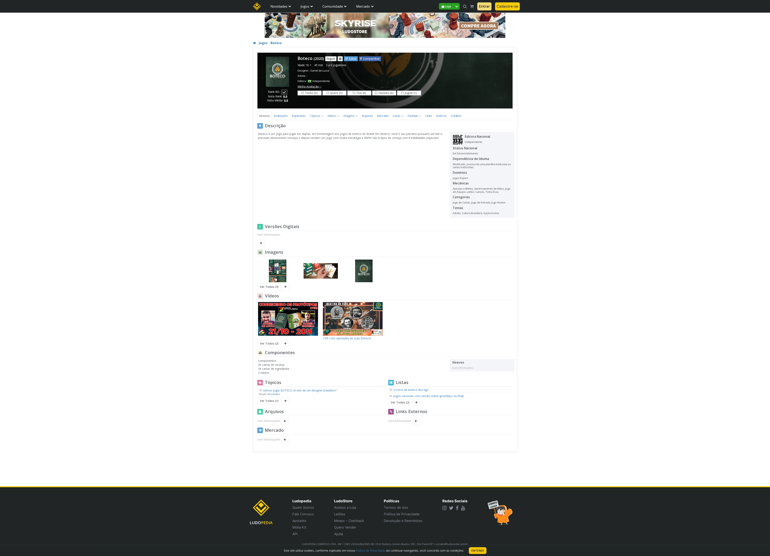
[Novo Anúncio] (285, 439)
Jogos (305, 6)
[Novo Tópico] (285, 400)
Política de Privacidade (401, 514)
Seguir (330, 59)
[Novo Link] (415, 421)
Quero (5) (336, 93)
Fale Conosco (303, 514)
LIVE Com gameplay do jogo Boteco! (347, 338)
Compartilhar (371, 59)
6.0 (285, 96)
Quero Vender (345, 527)
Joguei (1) (411, 93)
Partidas (414, 116)
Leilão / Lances (475, 192)
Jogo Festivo (498, 202)
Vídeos (333, 116)
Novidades (279, 6)
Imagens (350, 116)
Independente (321, 81)
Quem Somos (303, 507)
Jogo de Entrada (480, 202)
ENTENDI (477, 550)
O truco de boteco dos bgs (410, 390)
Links (428, 116)
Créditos (456, 116)
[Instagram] (444, 508)
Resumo (264, 116)
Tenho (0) (311, 93)
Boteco (276, 43)
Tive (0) (361, 93)
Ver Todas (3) (269, 287)
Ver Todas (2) (400, 402)
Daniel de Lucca (319, 70)
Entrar (484, 6)
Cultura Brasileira (472, 213)
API (295, 534)
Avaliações (281, 116)
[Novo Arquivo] (285, 421)
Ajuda (338, 534)
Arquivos (367, 116)
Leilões (339, 514)
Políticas (391, 501)
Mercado (363, 6)
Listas (398, 116)
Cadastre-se (507, 6)
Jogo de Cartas (461, 202)
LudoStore (343, 501)
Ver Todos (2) (269, 343)
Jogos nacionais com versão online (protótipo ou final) (428, 396)
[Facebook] (457, 508)
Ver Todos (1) (269, 401)
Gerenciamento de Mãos (489, 188)
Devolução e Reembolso (403, 521)
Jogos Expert (460, 178)
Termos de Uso (396, 507)
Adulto (457, 213)
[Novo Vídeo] (285, 343)
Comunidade (332, 6)
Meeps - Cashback (349, 521)
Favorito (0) (385, 93)
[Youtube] (463, 508)
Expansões (299, 116)
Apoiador (299, 521)
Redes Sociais (454, 501)
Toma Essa (492, 192)
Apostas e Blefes (463, 188)
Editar (353, 59)
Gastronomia (491, 213)
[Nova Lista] (416, 402)
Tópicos (316, 116)
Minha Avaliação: (309, 86)
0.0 (286, 100)
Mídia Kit (299, 527)
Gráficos (441, 116)
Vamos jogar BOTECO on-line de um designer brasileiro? (299, 390)
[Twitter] (451, 508)
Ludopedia (301, 501)
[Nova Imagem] (285, 286)
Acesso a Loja (345, 507)
